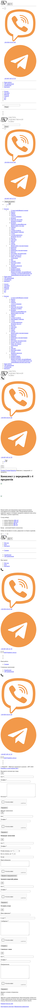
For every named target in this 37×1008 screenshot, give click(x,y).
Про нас (6, 543)
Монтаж (6, 94)
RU (5, 99)
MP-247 (16, 522)
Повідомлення (5, 964)
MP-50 (15, 523)
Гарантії (6, 96)
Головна (3, 470)
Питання (4, 796)
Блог (5, 544)
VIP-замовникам (9, 84)
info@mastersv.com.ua (10, 652)
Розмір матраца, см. (7, 851)
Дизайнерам (7, 85)
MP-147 (16, 520)
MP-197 (15, 525)
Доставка (7, 93)
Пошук (6, 107)
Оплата (6, 91)
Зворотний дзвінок (9, 201)
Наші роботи (8, 82)
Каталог (6, 209)
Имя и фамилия (6, 913)
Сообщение (5, 921)
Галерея (8, 470)
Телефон (4, 780)
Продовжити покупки (7, 1006)
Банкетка (13, 470)
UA (5, 97)
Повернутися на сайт (7, 1003)
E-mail (3, 918)
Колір (2, 857)
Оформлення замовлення (21, 1006)
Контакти (7, 87)
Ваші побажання (5, 860)
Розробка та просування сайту (9, 768)
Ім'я (2, 776)
